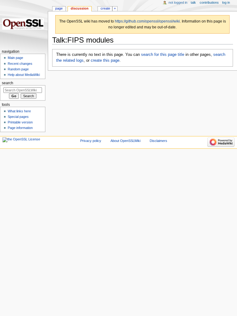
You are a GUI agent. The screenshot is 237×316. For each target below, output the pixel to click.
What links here (19, 111)
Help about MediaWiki (24, 75)
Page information (20, 128)
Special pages (18, 116)
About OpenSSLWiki (125, 141)
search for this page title (162, 54)
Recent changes (20, 63)
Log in (226, 2)
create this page (105, 60)
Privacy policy (90, 141)
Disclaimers (158, 141)
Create (105, 8)
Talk (193, 2)
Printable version (20, 122)
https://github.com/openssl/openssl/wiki (147, 21)
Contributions (209, 2)
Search (7, 83)
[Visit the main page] (24, 24)
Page (59, 8)
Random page (18, 69)
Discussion (80, 8)
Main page (15, 58)
